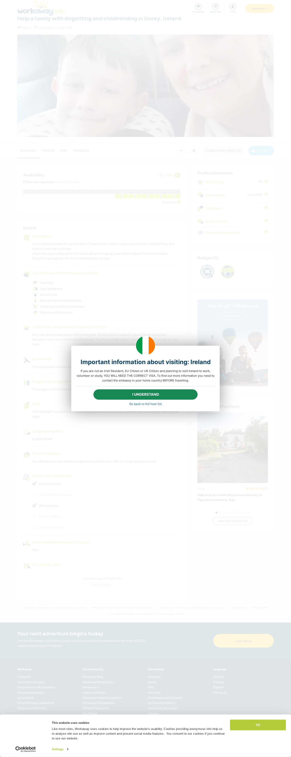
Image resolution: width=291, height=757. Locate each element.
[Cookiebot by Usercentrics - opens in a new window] (25, 749)
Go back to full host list (145, 404)
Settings (58, 749)
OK (258, 725)
